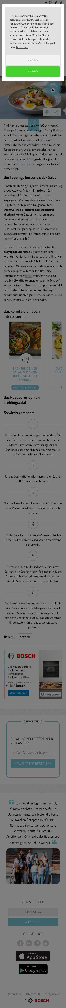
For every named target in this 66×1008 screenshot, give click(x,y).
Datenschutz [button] (22, 47)
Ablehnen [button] (33, 60)
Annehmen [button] (33, 71)
